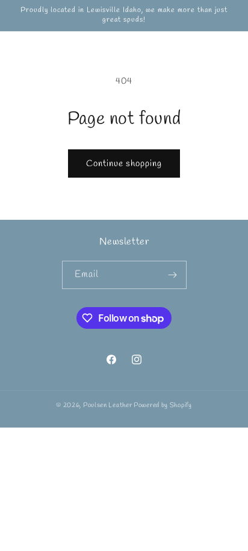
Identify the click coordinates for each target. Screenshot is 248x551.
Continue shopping (124, 164)
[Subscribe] (173, 275)
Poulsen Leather (107, 405)
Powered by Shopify (163, 405)
